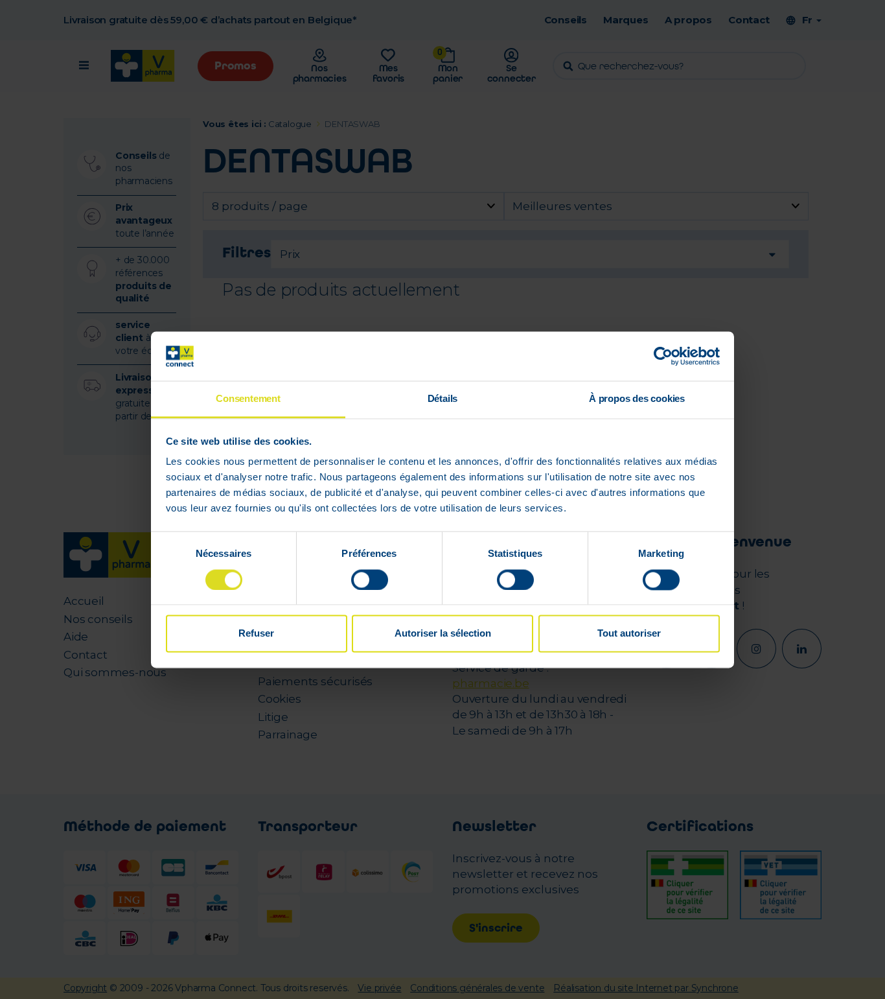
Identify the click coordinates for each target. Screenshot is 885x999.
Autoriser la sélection (443, 633)
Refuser (256, 633)
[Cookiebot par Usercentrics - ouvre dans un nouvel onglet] (663, 356)
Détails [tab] (443, 399)
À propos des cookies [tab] (637, 399)
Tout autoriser (629, 633)
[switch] (369, 579)
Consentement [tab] (248, 399)
